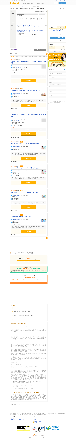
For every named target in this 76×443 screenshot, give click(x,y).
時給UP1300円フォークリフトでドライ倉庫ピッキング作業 (25, 143)
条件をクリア (30, 49)
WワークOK (59, 101)
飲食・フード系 (31, 31)
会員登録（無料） (62, 3)
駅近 (55, 98)
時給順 (22, 56)
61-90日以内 (38, 26)
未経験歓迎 (41, 41)
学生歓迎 (63, 101)
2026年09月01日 (59, 84)
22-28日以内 (28, 26)
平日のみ (40, 40)
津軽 (43, 413)
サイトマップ (36, 422)
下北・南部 (17, 67)
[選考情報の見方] (57, 51)
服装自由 (51, 102)
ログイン (56, 3)
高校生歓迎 (27, 42)
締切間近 (26, 39)
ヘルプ (35, 418)
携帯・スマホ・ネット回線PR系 (37, 30)
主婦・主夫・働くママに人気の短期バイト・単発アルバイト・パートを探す (22, 388)
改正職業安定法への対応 (38, 421)
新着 (18, 39)
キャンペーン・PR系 (27, 30)
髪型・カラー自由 (57, 102)
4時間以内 (26, 41)
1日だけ (19, 25)
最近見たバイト (61, 27)
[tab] (53, 27)
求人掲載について (58, 0)
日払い (33, 39)
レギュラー (43, 3)
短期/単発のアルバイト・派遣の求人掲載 (17, 419)
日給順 (26, 56)
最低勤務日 (35, 56)
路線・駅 (40, 11)
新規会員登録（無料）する (57, 37)
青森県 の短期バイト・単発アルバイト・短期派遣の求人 (18, 413)
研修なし (26, 40)
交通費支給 (34, 41)
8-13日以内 (52, 80)
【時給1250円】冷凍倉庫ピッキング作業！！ (22, 216)
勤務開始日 (31, 56)
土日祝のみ (19, 41)
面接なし (19, 40)
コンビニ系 (26, 31)
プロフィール (33, 3)
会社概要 (12, 418)
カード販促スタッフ (53, 77)
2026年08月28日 (52, 84)
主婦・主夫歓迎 (20, 42)
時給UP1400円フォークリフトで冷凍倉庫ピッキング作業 (24, 192)
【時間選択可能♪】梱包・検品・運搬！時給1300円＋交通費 (25, 90)
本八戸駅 (22, 67)
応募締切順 (40, 56)
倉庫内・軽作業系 (16, 93)
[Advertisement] (29, 244)
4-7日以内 (29, 25)
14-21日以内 (23, 26)
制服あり (40, 42)
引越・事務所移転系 (20, 30)
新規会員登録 (55, 30)
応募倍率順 (45, 56)
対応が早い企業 (34, 40)
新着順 (17, 56)
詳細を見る (28, 80)
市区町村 (44, 11)
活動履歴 (28, 3)
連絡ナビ (24, 3)
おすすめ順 (12, 56)
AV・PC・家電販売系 (20, 31)
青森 (51, 91)
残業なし (59, 98)
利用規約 (35, 419)
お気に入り (38, 3)
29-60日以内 (33, 26)
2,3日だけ (24, 25)
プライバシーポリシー (37, 420)
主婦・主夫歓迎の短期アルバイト (15, 414)
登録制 (40, 39)
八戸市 (15, 406)
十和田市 (11, 406)
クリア (45, 25)
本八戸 (11, 409)
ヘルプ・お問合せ (63, 0)
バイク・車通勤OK (53, 101)
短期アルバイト (31, 414)
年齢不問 (33, 42)
